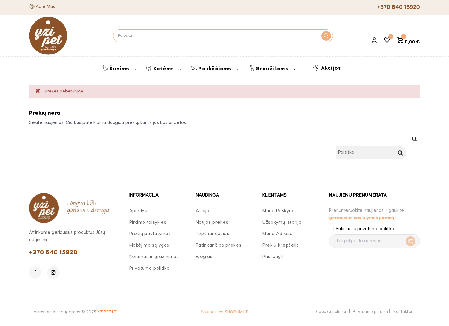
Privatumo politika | (371, 312)
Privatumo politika (149, 268)
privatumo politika (375, 229)
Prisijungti (273, 257)
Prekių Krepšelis (280, 245)
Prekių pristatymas (150, 234)
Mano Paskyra (278, 211)
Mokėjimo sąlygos (149, 245)
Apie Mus (45, 7)
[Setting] (374, 41)
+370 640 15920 (53, 253)
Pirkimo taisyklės (147, 222)
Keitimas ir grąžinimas (154, 257)
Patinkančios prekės (218, 245)
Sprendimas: (224, 312)
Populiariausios (212, 234)
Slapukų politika (330, 312)
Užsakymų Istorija (281, 222)
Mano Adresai (278, 234)
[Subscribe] (409, 241)
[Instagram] (53, 272)
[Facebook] (35, 272)
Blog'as (204, 257)
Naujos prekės (212, 222)
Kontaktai (402, 312)
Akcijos (204, 211)
